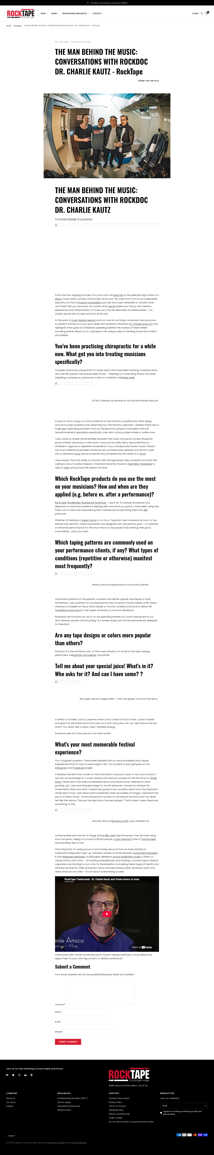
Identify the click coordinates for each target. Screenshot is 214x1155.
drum (143, 453)
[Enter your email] (205, 1106)
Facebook (78, 768)
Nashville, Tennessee (140, 464)
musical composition (89, 302)
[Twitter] (15, 1075)
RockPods (100, 502)
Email (58, 1022)
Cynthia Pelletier (67, 219)
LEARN (54, 13)
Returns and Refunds (119, 1114)
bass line (118, 295)
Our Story (10, 1102)
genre (111, 306)
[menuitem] (44, 13)
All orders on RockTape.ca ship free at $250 (109, 3)
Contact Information (119, 1098)
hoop (77, 453)
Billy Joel (110, 835)
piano (58, 298)
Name (58, 1012)
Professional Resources (74, 13)
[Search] (201, 13)
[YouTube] (27, 1075)
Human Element (79, 1142)
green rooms (89, 520)
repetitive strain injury (68, 610)
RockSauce (87, 502)
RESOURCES (64, 1093)
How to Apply (64, 1102)
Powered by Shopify (56, 1142)
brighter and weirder (85, 655)
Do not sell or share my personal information (131, 1121)
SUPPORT (114, 1093)
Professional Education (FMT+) (73, 1098)
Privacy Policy (115, 1102)
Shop (43, 13)
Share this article (148, 81)
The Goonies (148, 839)
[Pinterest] (33, 1075)
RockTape (60, 502)
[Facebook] (9, 1075)
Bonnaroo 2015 (119, 821)
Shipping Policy (116, 1110)
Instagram (61, 768)
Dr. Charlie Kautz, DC (140, 324)
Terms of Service (117, 1106)
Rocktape (18, 25)
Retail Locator (64, 1110)
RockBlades (73, 502)
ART (146, 510)
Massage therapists (74, 856)
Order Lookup (115, 1117)
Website (59, 1032)
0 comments (85, 219)
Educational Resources (69, 1106)
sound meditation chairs (127, 856)
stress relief (128, 377)
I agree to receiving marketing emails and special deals (182, 1112)
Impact (9, 1106)
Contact (97, 13)
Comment (60, 1004)
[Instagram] (21, 1075)
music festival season (83, 320)
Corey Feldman (122, 839)
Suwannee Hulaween (145, 853)
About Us (10, 1098)
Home (8, 25)
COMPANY (12, 1093)
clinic (66, 467)
